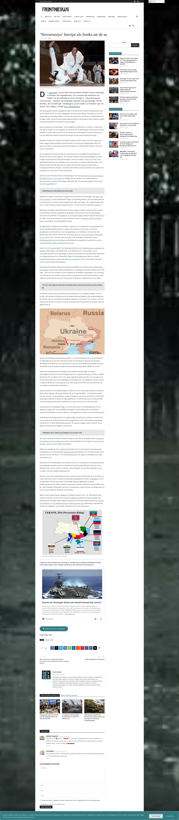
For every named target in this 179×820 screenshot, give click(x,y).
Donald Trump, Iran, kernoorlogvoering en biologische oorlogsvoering (128, 134)
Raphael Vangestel (52, 736)
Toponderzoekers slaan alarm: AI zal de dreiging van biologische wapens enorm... (129, 143)
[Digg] (95, 648)
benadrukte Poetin (70, 452)
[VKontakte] (137, 1)
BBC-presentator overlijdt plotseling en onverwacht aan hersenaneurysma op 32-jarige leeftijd (54, 661)
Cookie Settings (156, 816)
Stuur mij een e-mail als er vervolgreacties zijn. (53, 804)
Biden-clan (48, 16)
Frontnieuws (57, 672)
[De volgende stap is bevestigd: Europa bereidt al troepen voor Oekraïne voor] (72, 706)
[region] (89, 815)
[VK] (65, 648)
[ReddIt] (78, 648)
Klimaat (43, 21)
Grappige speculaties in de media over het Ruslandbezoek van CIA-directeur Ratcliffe (49, 716)
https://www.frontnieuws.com (59, 674)
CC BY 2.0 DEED (55, 87)
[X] (56, 648)
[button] (137, 17)
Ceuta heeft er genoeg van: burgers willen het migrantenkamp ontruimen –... (129, 89)
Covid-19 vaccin (78, 16)
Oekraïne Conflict (54, 21)
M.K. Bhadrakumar (72, 106)
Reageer (48, 745)
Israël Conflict (122, 16)
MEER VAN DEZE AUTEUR (69, 695)
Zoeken (124, 42)
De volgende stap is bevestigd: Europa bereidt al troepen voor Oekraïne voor (70, 716)
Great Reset (111, 16)
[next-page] (44, 724)
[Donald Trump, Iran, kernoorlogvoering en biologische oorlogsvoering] (113, 135)
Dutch (153, 1)
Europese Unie (90, 16)
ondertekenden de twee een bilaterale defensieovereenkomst (60, 259)
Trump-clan (77, 21)
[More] (99, 648)
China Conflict (67, 16)
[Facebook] (52, 648)
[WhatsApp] (69, 648)
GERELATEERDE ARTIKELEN (50, 695)
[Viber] (91, 648)
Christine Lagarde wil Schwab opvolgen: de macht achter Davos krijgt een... (129, 99)
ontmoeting (53, 92)
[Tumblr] (86, 648)
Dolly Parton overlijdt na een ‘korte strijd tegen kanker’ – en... (128, 115)
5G (41, 16)
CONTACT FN (86, 21)
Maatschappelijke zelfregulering (95, 659)
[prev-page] (41, 724)
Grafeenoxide (101, 16)
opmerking (95, 226)
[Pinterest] (82, 648)
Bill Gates (57, 16)
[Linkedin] (74, 648)
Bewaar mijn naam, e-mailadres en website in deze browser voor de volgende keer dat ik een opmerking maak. (71, 800)
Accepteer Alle (170, 816)
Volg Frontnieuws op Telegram (54, 629)
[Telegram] (134, 1)
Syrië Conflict (66, 21)
